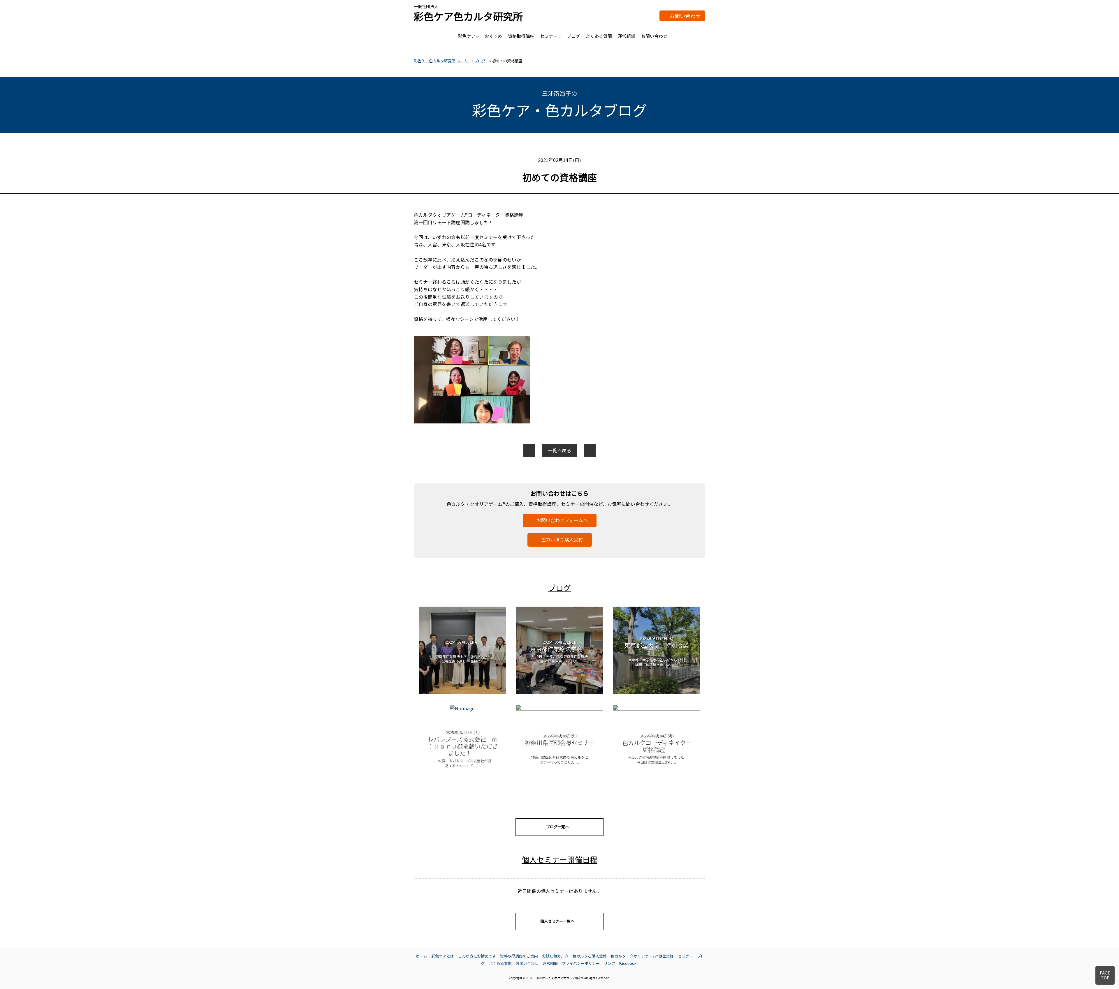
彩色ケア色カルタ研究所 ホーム (441, 60)
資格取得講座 (521, 36)
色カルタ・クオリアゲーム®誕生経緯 (642, 956)
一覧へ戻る (559, 450)
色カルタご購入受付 (562, 539)
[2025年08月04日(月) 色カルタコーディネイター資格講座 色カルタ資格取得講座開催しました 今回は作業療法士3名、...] (656, 708)
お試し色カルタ (555, 956)
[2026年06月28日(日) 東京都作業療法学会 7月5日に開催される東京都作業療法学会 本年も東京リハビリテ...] (559, 691)
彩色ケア (466, 36)
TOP (1105, 975)
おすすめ (493, 36)
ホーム (421, 956)
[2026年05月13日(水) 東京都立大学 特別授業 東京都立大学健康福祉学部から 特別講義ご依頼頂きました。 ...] (656, 691)
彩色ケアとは (442, 956)
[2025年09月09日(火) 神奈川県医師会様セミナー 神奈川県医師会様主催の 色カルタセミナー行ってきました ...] (559, 708)
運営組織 (626, 36)
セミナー (548, 36)
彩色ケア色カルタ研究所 (468, 16)
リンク (609, 963)
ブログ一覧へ (557, 826)
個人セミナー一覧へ (557, 921)
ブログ (573, 36)
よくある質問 (599, 36)
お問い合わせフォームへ (562, 520)
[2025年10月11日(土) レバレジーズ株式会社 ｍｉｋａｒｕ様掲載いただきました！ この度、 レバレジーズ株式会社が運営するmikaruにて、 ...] (462, 708)
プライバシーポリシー (581, 963)
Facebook (627, 963)
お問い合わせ (685, 16)
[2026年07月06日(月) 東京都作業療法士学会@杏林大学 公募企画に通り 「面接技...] (462, 691)
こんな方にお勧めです (477, 956)
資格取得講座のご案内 (519, 956)
